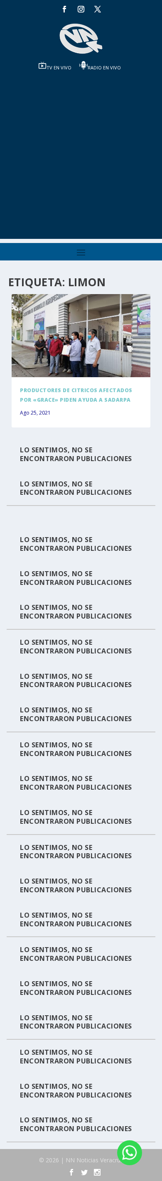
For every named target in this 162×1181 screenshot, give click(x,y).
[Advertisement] (81, 158)
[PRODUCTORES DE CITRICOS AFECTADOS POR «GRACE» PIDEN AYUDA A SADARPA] (81, 335)
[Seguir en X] (97, 9)
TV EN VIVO (59, 67)
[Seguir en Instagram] (81, 9)
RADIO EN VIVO (104, 67)
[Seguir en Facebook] (64, 9)
